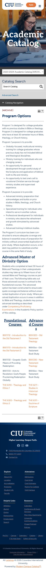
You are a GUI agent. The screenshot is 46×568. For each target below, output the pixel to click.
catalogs (10, 560)
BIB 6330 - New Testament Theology (36, 362)
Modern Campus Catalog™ (28, 566)
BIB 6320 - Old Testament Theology (35, 338)
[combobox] (23, 71)
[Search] (41, 87)
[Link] (14, 5)
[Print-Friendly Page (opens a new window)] (39, 111)
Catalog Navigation (14, 103)
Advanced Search (10, 95)
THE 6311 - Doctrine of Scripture (34, 403)
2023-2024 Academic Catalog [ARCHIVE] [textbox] (23, 72)
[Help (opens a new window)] (42, 111)
